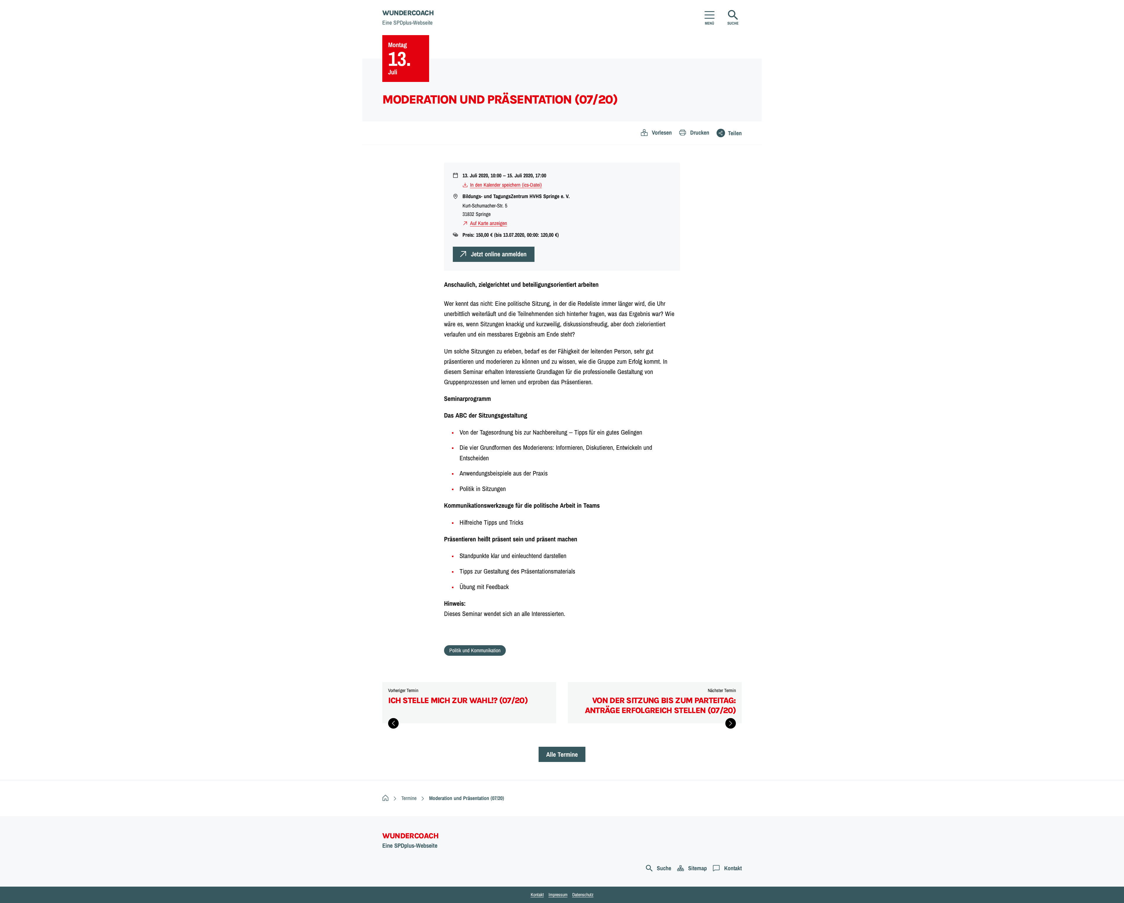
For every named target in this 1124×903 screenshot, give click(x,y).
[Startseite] (385, 798)
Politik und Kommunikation (475, 650)
